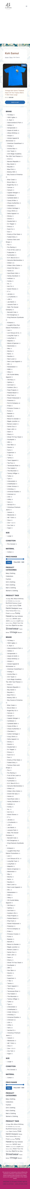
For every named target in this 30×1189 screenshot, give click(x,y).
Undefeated (11, 484)
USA (8, 497)
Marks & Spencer (13, 343)
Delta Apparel (11, 213)
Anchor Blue (11, 148)
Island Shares (11, 289)
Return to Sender (13, 419)
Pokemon (10, 400)
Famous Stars (13, 610)
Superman (10, 452)
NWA (9, 369)
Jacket (14, 618)
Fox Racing (11, 247)
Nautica (9, 356)
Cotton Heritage (12, 208)
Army (14, 601)
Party (18, 623)
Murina (9, 351)
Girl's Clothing (10, 582)
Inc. (8, 284)
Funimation (11, 255)
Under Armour (12, 486)
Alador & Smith (12, 130)
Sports (14, 625)
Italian (10, 618)
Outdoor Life (11, 387)
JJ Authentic (11, 297)
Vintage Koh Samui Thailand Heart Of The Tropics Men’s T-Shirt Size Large (14, 93)
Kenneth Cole (11, 312)
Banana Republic (13, 161)
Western (20, 632)
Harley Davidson (12, 276)
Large (9, 536)
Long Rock (10, 338)
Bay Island (10, 164)
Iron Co (9, 286)
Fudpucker (10, 252)
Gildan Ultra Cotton (13, 265)
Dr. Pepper (10, 224)
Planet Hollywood (13, 398)
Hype (9, 528)
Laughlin (18, 621)
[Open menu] (26, 6)
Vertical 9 (10, 504)
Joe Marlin (10, 302)
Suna (9, 450)
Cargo (7, 605)
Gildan (9, 263)
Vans (9, 502)
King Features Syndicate (15, 317)
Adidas (9, 125)
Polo (22, 623)
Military (11, 623)
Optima (9, 382)
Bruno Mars (11, 182)
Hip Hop (14, 616)
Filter (9, 562)
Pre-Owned (11, 544)
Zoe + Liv (10, 523)
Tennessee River (12, 465)
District (9, 219)
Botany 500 (11, 172)
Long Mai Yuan (12, 335)
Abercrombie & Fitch (14, 122)
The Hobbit (11, 468)
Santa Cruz (11, 426)
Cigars (10, 605)
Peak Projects (11, 390)
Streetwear (12, 628)
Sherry (9, 434)
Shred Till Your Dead (14, 437)
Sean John (10, 429)
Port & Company (12, 403)
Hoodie (7, 618)
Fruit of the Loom (13, 250)
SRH (8, 442)
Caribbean (10, 195)
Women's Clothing (12, 590)
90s (12, 598)
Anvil (9, 159)
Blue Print (10, 169)
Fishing (18, 610)
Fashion (8, 579)
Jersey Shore (13, 621)
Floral (7, 613)
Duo (8, 232)
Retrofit (9, 416)
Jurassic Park (11, 304)
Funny (17, 613)
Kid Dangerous (12, 315)
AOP (7, 601)
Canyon (9, 190)
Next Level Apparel (13, 361)
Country (15, 605)
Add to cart (15, 102)
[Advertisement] (15, 28)
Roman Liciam (12, 424)
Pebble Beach (12, 393)
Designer (14, 608)
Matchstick (11, 346)
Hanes (9, 271)
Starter (9, 447)
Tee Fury (10, 463)
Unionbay (10, 489)
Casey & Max (11, 200)
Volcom (9, 512)
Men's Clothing (11, 588)
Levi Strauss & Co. (13, 333)
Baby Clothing (10, 573)
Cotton (9, 552)
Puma (9, 411)
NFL (8, 364)
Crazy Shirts (11, 211)
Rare (10, 625)
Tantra (9, 458)
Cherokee (10, 205)
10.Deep (10, 115)
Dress (7, 610)
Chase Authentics (13, 203)
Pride (9, 406)
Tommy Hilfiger (12, 473)
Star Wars (10, 445)
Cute (19, 605)
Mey (8, 348)
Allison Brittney (12, 133)
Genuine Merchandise (14, 260)
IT (8, 291)
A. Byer (9, 120)
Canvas (9, 187)
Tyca (8, 478)
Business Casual (17, 603)
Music (15, 623)
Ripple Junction (12, 421)
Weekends (10, 515)
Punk (7, 625)
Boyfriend (9, 603)
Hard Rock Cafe (12, 273)
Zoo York (10, 525)
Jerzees (10, 294)
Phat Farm (10, 395)
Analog (9, 146)
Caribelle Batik (12, 198)
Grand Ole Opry (12, 268)
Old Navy (10, 380)
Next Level (10, 359)
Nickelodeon (11, 367)
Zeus (9, 520)
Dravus (9, 226)
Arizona (10, 601)
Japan (19, 618)
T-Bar (9, 455)
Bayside (10, 167)
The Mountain (12, 471)
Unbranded (11, 481)
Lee (8, 330)
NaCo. (9, 354)
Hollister (10, 278)
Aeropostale (11, 128)
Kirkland (10, 322)
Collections (9, 576)
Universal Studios (13, 491)
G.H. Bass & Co (12, 257)
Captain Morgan (12, 192)
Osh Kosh (10, 385)
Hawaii (8, 616)
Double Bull (11, 221)
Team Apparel (12, 460)
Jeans (8, 621)
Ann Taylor (10, 151)
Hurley (9, 281)
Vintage (13, 632)
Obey (9, 372)
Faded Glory (11, 237)
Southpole (10, 439)
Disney (9, 216)
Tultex (9, 476)
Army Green (17, 601)
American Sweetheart (14, 143)
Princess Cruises (12, 408)
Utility (9, 499)
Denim (8, 608)
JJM (8, 299)
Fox (8, 244)
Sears (9, 432)
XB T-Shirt (10, 517)
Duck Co (10, 229)
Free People (12, 613)
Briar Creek (11, 179)
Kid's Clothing (10, 585)
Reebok (9, 413)
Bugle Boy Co (11, 185)
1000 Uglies (11, 117)
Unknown (10, 494)
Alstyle (9, 135)
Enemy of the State (13, 234)
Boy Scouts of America (14, 174)
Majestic (10, 341)
